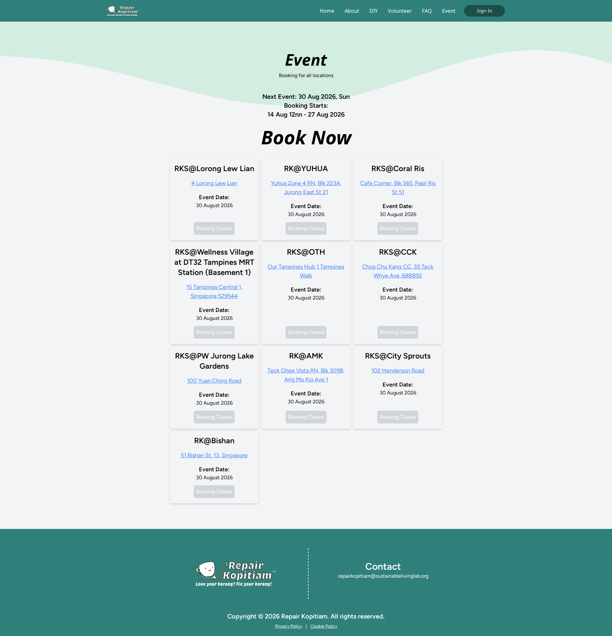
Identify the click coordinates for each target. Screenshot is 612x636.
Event (448, 10)
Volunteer (400, 10)
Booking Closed (214, 228)
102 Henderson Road (398, 370)
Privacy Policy (288, 626)
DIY (373, 10)
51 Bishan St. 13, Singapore (214, 455)
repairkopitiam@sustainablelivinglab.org (383, 576)
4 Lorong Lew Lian (214, 183)
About (352, 10)
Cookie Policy (323, 626)
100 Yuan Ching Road (214, 380)
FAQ (427, 10)
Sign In (484, 11)
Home (327, 10)
